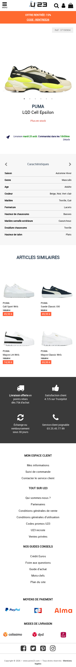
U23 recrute (38, 530)
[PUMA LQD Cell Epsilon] (38, 62)
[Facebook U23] (23, 649)
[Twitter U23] (33, 649)
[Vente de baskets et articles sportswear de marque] (38, 4)
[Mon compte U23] (63, 5)
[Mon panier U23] (70, 5)
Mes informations (38, 465)
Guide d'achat (38, 569)
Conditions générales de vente (38, 510)
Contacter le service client (38, 478)
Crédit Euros (38, 556)
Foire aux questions (38, 562)
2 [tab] (30, 99)
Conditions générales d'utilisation (38, 517)
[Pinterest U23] (43, 649)
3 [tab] (35, 99)
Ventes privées (38, 536)
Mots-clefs (38, 575)
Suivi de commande (38, 471)
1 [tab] (24, 99)
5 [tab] (46, 99)
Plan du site (38, 582)
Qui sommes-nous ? (38, 498)
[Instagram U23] (52, 649)
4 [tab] (41, 99)
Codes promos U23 (38, 523)
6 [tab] (52, 99)
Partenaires (38, 504)
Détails (66, 139)
